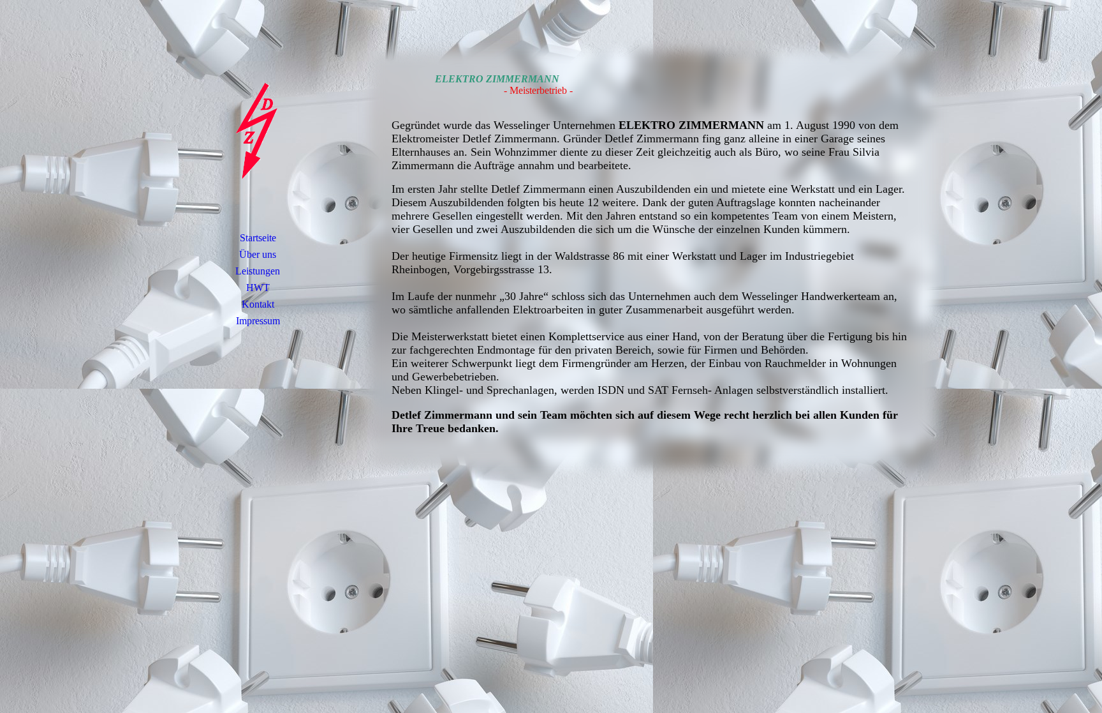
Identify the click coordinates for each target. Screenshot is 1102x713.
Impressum (258, 320)
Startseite (258, 237)
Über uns (257, 254)
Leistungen (257, 271)
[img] (257, 131)
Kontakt (258, 304)
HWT (258, 287)
